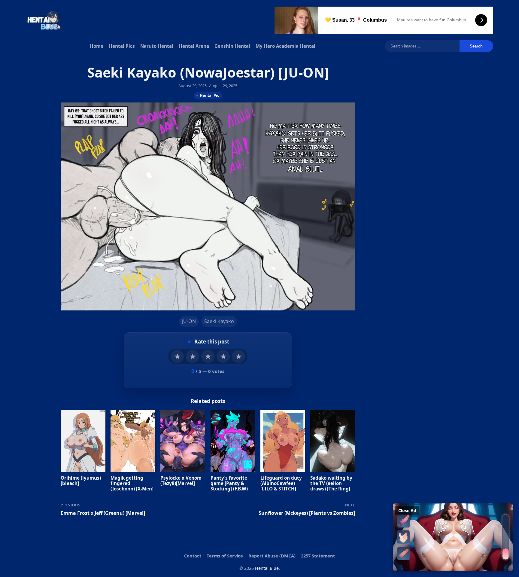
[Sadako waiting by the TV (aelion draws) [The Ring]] (332, 441)
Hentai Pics (122, 46)
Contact (192, 556)
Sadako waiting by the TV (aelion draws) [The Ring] (331, 483)
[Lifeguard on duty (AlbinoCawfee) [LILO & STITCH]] (282, 441)
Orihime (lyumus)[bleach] (81, 480)
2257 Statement (318, 556)
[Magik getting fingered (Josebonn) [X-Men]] (133, 441)
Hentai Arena (194, 46)
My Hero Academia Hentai (285, 46)
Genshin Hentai (232, 46)
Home (96, 46)
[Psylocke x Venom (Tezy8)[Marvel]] (182, 441)
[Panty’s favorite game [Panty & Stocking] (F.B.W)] (233, 441)
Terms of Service (225, 556)
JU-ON (189, 321)
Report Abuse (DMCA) (272, 556)
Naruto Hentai (156, 46)
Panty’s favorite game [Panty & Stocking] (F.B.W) (229, 483)
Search (476, 46)
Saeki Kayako (219, 321)
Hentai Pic (209, 95)
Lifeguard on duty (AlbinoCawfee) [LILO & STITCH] (281, 483)
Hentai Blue (267, 568)
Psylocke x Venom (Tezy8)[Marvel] (181, 480)
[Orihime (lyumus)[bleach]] (83, 441)
